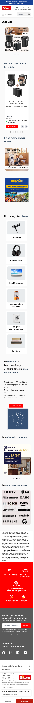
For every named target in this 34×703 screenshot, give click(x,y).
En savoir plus (15, 635)
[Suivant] (21, 54)
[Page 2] (12, 132)
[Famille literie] (16, 343)
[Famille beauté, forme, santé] (16, 230)
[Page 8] (22, 132)
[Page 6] (19, 132)
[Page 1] (10, 132)
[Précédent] (12, 54)
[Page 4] (15, 132)
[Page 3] (13, 132)
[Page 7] (20, 132)
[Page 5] (17, 132)
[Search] (29, 14)
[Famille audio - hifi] (16, 253)
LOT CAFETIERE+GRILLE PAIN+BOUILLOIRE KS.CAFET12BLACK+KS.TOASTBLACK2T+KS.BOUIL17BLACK (17, 103)
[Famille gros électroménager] (16, 321)
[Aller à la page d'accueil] (6, 8)
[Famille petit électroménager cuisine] (16, 298)
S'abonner (25, 625)
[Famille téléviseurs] (16, 275)
